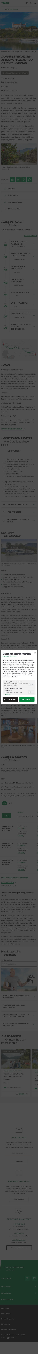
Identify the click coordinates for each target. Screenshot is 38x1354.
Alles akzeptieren (27, 699)
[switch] (31, 684)
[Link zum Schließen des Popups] (34, 653)
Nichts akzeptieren (10, 699)
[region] (19, 687)
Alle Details (8, 695)
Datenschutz (13, 656)
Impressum (6, 656)
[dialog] (19, 677)
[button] (29, 685)
